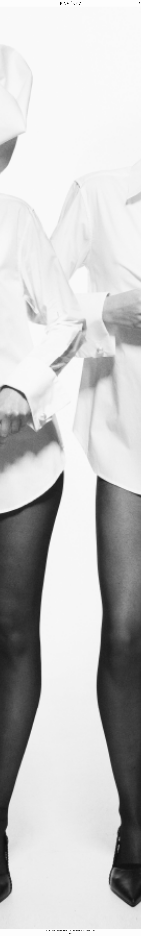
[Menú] (2, 3)
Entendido (70, 933)
